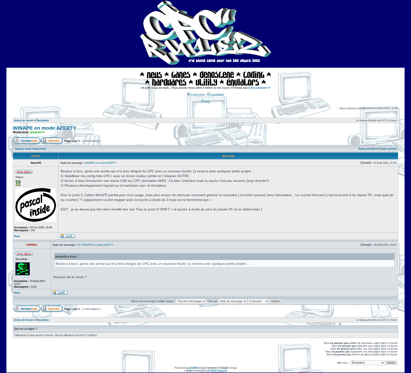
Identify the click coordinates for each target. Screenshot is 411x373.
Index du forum (23, 120)
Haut (17, 236)
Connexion (197, 94)
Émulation (42, 120)
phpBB (192, 367)
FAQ (207, 101)
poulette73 (37, 132)
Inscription (217, 94)
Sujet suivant (388, 148)
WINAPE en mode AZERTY (44, 128)
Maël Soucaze (218, 370)
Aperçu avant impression (30, 148)
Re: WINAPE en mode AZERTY (95, 244)
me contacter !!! (260, 87)
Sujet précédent (368, 148)
